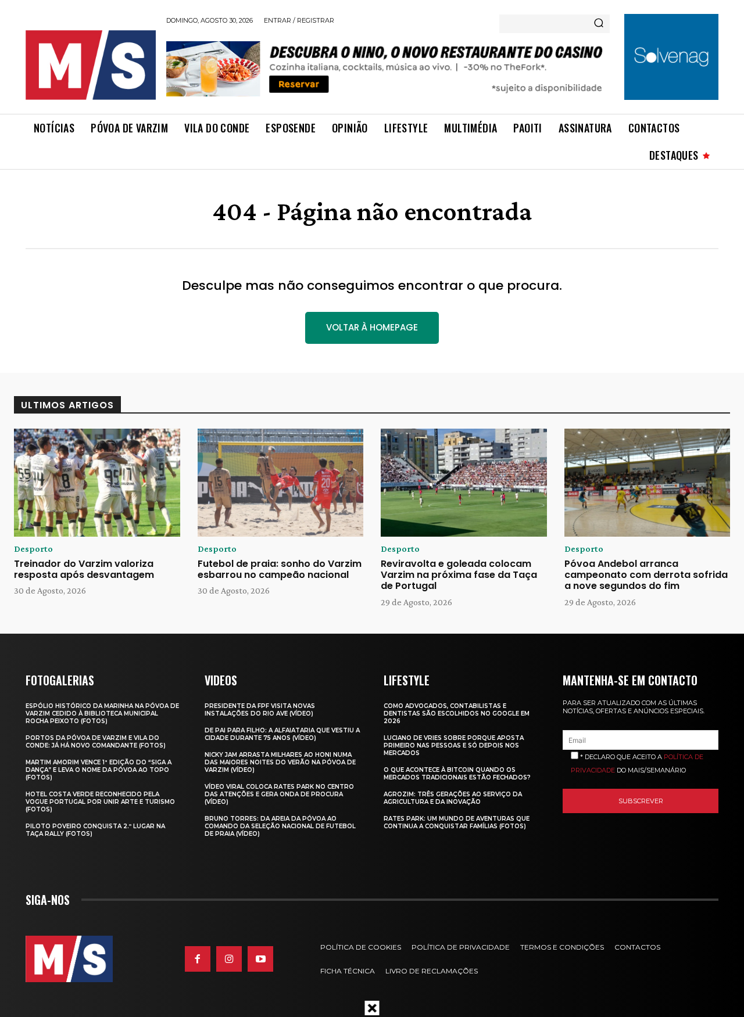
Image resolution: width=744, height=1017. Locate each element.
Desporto (33, 549)
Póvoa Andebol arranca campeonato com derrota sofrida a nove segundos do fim (646, 574)
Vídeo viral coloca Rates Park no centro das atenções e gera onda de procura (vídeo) (279, 794)
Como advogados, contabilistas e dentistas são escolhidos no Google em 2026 (457, 713)
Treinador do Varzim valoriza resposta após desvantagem (84, 569)
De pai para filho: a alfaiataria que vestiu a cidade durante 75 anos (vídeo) (282, 734)
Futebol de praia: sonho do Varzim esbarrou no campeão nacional (280, 569)
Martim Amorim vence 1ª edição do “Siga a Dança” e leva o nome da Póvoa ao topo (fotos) (98, 770)
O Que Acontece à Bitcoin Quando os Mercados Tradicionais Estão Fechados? (457, 773)
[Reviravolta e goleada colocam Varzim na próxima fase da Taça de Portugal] (464, 483)
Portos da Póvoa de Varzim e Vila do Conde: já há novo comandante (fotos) (96, 741)
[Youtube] (260, 959)
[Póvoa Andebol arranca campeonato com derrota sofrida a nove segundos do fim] (647, 483)
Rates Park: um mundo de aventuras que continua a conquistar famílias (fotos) (457, 822)
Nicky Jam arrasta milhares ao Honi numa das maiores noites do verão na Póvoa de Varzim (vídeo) (280, 762)
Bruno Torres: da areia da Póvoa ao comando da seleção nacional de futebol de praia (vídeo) (280, 826)
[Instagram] (229, 959)
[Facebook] (197, 959)
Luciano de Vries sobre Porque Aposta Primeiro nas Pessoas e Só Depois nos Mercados (454, 745)
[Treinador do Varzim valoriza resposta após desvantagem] (97, 483)
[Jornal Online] (90, 65)
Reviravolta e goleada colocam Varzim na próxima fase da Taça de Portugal (459, 574)
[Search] (599, 24)
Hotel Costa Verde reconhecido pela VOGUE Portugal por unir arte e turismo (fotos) (100, 801)
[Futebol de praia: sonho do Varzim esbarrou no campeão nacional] (281, 483)
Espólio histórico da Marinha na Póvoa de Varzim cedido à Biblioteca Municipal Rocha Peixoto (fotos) (102, 713)
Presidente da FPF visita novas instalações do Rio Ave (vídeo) (260, 709)
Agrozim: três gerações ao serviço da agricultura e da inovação (453, 798)
